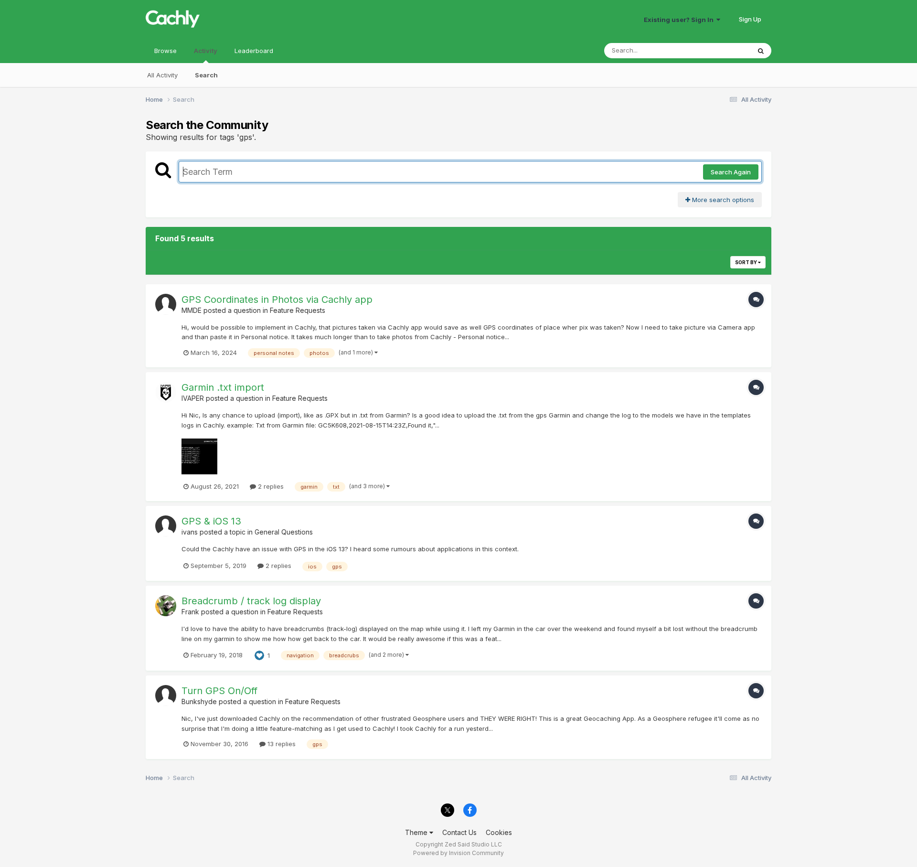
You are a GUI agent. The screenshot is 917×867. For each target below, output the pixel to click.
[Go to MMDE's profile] (165, 304)
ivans (189, 532)
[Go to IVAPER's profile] (165, 392)
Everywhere (720, 50)
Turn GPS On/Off (219, 690)
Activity (205, 50)
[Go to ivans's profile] (165, 525)
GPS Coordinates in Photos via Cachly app (277, 299)
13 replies (281, 744)
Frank (190, 612)
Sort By (746, 262)
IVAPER (192, 398)
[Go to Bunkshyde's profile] (165, 695)
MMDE (191, 310)
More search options (722, 199)
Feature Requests (297, 310)
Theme (417, 832)
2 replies (270, 486)
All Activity (162, 75)
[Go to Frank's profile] (165, 605)
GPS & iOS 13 (211, 521)
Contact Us (459, 832)
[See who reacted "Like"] (259, 654)
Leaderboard (254, 50)
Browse (165, 50)
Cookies (499, 832)
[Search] (760, 50)
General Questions (284, 532)
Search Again (731, 172)
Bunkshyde (199, 701)
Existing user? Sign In (680, 19)
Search (206, 75)
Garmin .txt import (222, 387)
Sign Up (750, 19)
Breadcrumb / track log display (251, 601)
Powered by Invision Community (458, 852)
